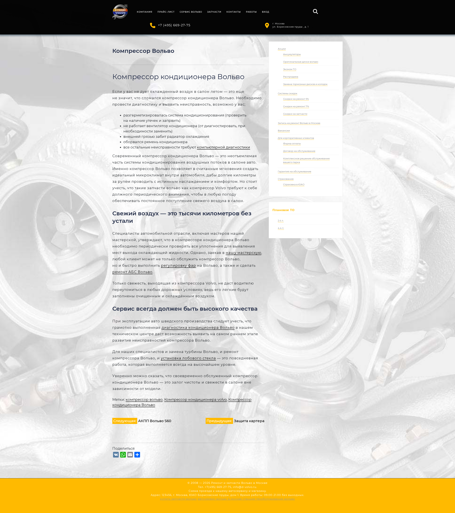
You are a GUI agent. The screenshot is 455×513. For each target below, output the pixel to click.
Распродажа (290, 76)
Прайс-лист (166, 11)
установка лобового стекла (188, 358)
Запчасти (214, 11)
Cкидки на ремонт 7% (296, 106)
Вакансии (284, 130)
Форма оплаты (292, 143)
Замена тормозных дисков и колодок (305, 84)
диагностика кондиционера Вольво (198, 327)
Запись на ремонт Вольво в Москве (299, 123)
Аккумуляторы (292, 54)
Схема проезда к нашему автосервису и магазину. (227, 491)
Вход (265, 11)
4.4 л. (281, 228)
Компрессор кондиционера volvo (195, 399)
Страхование (286, 178)
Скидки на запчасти (295, 113)
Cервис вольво (191, 11)
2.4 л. (281, 220)
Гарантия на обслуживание (294, 171)
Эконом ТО (289, 69)
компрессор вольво (144, 399)
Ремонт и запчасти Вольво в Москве (239, 483)
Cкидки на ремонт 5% (296, 98)
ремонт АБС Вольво (132, 272)
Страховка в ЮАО (293, 184)
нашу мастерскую (243, 253)
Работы (251, 11)
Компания (144, 11)
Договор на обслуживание (299, 151)
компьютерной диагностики (223, 147)
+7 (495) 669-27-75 (174, 25)
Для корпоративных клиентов (296, 138)
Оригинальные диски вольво (300, 61)
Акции (282, 48)
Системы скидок (287, 93)
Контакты (233, 11)
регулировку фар (178, 265)
